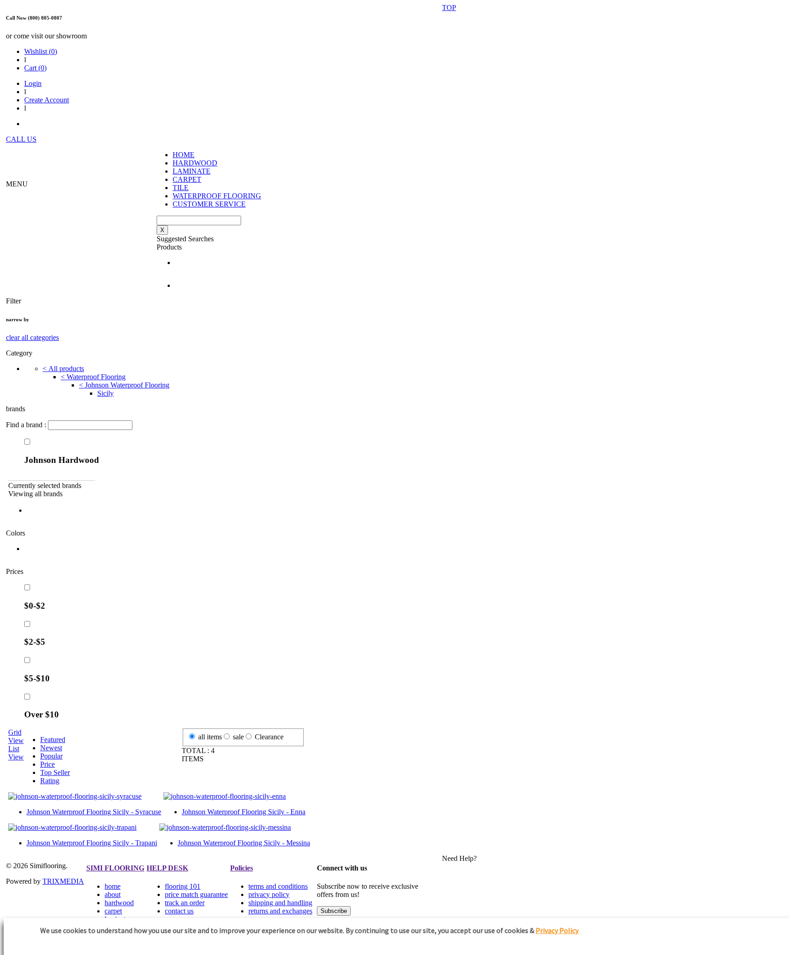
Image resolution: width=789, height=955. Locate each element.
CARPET (187, 179)
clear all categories (32, 337)
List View (16, 753)
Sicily (105, 393)
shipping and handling (280, 903)
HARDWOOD (195, 163)
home (113, 886)
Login (33, 83)
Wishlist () (40, 51)
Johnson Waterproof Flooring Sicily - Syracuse (93, 812)
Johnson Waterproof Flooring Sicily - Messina (244, 843)
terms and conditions (278, 886)
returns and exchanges (280, 911)
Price (47, 764)
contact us (179, 911)
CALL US (21, 139)
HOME (184, 155)
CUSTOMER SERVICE (209, 204)
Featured (52, 739)
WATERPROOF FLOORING (217, 196)
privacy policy (268, 894)
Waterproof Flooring (93, 377)
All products (63, 368)
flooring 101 (182, 886)
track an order (185, 903)
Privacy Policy (557, 930)
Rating (49, 781)
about (113, 894)
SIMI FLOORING (115, 868)
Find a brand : (27, 425)
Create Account (46, 100)
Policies (241, 868)
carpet (113, 911)
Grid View (16, 736)
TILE (181, 187)
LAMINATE (191, 171)
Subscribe (334, 910)
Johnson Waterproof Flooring (124, 385)
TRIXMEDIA (63, 881)
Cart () (35, 68)
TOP (449, 7)
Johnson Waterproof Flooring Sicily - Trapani (91, 843)
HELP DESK (167, 868)
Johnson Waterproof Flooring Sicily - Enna (243, 812)
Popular (51, 756)
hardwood (119, 903)
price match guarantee (196, 894)
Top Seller (55, 772)
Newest (51, 748)
